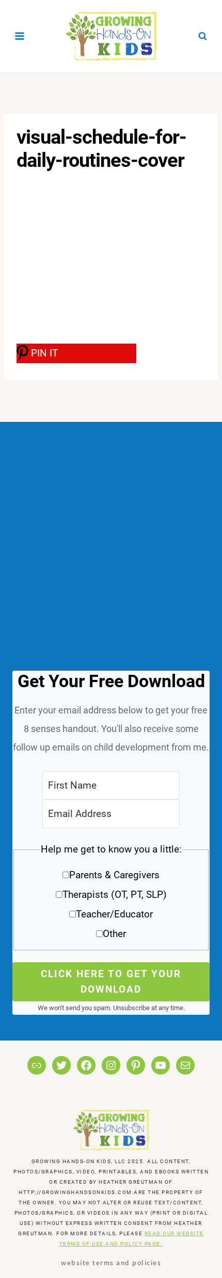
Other (114, 934)
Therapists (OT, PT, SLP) (114, 894)
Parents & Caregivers (114, 875)
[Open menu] (19, 36)
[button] (111, 895)
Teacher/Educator (114, 914)
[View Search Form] (202, 36)
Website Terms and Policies (111, 1262)
